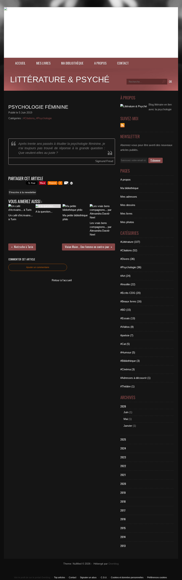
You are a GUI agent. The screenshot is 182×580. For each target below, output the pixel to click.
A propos (100, 63)
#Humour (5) (127, 352)
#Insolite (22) (127, 284)
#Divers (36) (127, 258)
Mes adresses (128, 196)
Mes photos (127, 222)
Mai (126, 418)
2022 (123, 466)
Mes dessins (127, 204)
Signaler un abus (88, 577)
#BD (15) (125, 309)
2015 (123, 528)
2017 (122, 510)
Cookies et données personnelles (127, 577)
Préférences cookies (157, 577)
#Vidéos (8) (127, 326)
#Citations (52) (128, 250)
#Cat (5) (125, 343)
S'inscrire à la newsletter (22, 192)
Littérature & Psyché (59, 79)
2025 (123, 439)
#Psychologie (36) (130, 267)
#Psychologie (44, 118)
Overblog (113, 563)
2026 (123, 406)
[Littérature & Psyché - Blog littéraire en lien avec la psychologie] (91, 56)
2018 (123, 501)
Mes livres (43, 63)
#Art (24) (125, 275)
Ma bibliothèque (72, 63)
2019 (123, 492)
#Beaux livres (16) (130, 301)
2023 (123, 457)
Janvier (128, 425)
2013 (123, 546)
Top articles (59, 577)
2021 (123, 475)
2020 (123, 484)
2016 (123, 519)
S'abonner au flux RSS (122, 125)
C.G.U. (104, 577)
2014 (123, 537)
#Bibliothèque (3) (130, 360)
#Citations (29, 118)
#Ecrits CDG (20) (130, 292)
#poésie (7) (126, 335)
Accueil (20, 63)
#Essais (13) (127, 318)
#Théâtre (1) (127, 386)
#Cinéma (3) (127, 369)
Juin (126, 412)
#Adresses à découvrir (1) (135, 377)
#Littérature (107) (130, 241)
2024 (123, 448)
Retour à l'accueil (62, 280)
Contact (123, 63)
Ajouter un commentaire (37, 267)
